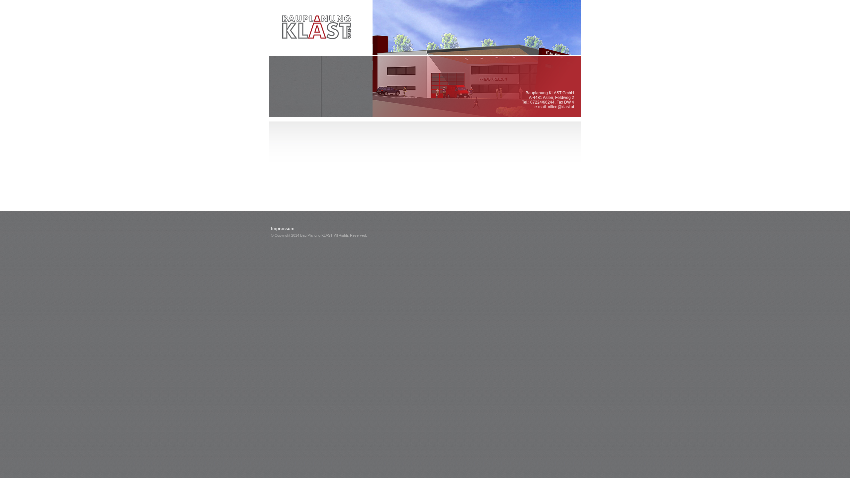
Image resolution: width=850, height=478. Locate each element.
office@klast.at (561, 107)
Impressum (283, 228)
